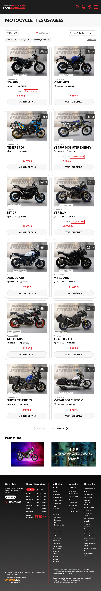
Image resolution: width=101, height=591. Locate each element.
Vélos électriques (56, 507)
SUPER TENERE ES (19, 400)
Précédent (42, 428)
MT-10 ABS (61, 277)
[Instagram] (40, 516)
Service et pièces (89, 518)
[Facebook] (36, 516)
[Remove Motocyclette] (48, 39)
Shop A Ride (22, 577)
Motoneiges (57, 517)
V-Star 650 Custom (68, 400)
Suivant (60, 428)
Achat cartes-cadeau (88, 554)
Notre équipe (88, 494)
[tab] (30, 489)
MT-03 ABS (61, 82)
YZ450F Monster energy (72, 147)
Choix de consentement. (69, 582)
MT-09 (11, 212)
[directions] (89, 7)
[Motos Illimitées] (14, 7)
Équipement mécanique (57, 540)
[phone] (83, 7)
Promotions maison (88, 514)
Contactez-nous (89, 488)
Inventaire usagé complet (73, 492)
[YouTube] (44, 516)
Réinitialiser (91, 40)
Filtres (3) (13, 33)
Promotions (88, 510)
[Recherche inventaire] (77, 7)
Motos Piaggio (57, 503)
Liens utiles (89, 484)
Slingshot (56, 556)
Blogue (86, 491)
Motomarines (57, 531)
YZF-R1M (60, 212)
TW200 (12, 82)
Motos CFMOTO (58, 500)
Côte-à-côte (56, 514)
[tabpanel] (36, 502)
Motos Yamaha (57, 497)
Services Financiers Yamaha (87, 502)
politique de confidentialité (61, 580)
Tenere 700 (15, 147)
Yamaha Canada (89, 507)
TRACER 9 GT (63, 339)
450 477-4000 (15, 502)
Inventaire (56, 491)
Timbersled (56, 528)
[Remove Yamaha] (15, 39)
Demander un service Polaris (89, 535)
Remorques (56, 544)
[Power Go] (27, 581)
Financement (73, 511)
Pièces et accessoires (88, 525)
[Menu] (96, 6)
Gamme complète (56, 560)
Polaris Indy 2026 (58, 525)
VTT (54, 511)
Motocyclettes (57, 494)
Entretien (87, 521)
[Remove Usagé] (28, 39)
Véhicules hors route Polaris (57, 547)
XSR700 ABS (16, 277)
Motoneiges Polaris (57, 552)
